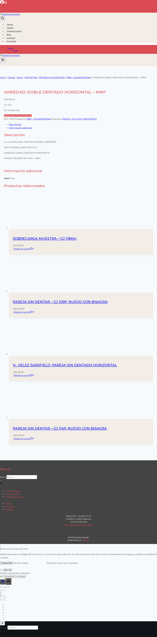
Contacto (11, 38)
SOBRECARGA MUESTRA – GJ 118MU (45, 238)
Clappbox (86, 540)
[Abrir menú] (3, 60)
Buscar (3, 477)
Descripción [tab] (15, 124)
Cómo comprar (12, 494)
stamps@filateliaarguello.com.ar (79, 525)
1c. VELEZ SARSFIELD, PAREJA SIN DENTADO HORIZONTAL (65, 365)
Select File (7, 570)
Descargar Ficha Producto (18, 115)
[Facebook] (2, 3)
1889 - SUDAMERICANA (39, 119)
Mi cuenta (9, 506)
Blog (9, 34)
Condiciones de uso (14, 497)
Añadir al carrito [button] (22, 249)
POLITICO (77, 119)
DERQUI (66, 119)
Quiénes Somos (14, 31)
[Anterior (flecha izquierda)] (1, 590)
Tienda (10, 28)
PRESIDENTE (90, 119)
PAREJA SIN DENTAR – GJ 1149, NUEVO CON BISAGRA (60, 428)
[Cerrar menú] (0, 594)
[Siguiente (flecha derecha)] (3, 590)
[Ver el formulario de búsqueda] (2, 18)
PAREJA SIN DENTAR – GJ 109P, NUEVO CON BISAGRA (60, 302)
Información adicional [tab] (20, 128)
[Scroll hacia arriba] (2, 581)
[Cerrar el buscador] (2, 623)
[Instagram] (5, 3)
